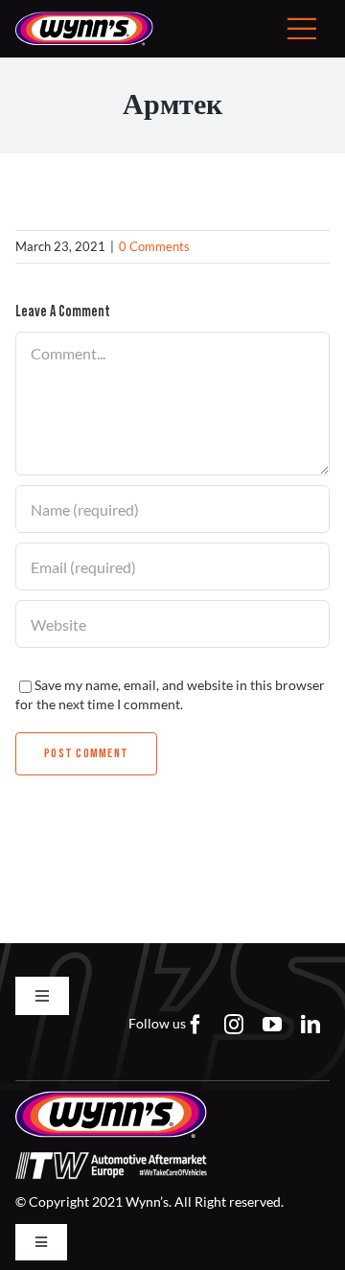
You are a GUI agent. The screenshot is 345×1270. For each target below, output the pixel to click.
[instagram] (233, 1024)
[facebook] (195, 1024)
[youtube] (272, 1024)
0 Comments (154, 246)
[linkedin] (310, 1024)
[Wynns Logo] (84, 18)
